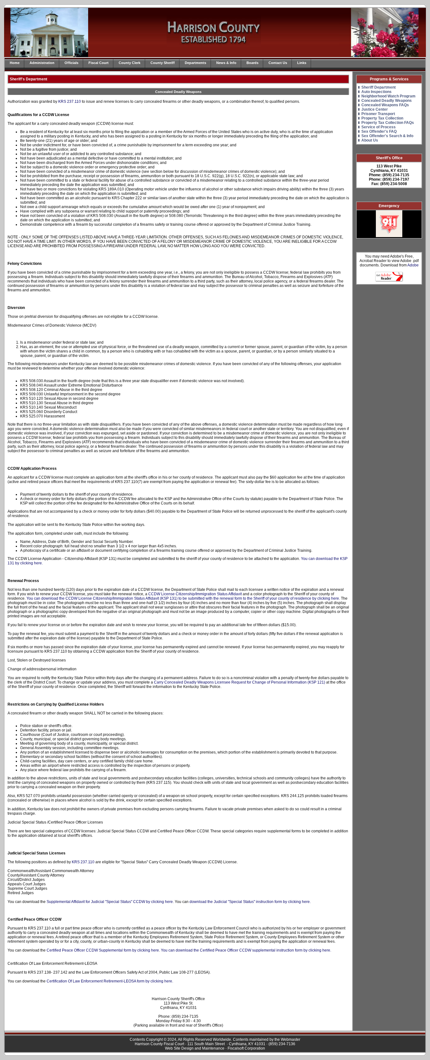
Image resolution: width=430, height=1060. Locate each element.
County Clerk (129, 63)
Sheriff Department (378, 87)
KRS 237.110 (69, 101)
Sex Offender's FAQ (379, 131)
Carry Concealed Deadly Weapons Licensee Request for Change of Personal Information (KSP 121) (239, 682)
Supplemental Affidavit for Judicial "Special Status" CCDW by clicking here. (110, 902)
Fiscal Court (98, 63)
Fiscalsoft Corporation (246, 1048)
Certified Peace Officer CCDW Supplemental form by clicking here (103, 950)
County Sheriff (162, 63)
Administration (42, 63)
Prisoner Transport (378, 114)
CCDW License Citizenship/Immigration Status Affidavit (195, 594)
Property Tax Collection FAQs (387, 122)
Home (15, 63)
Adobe (413, 265)
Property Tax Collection (382, 118)
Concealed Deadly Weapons (386, 100)
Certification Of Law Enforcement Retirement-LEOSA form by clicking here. (110, 981)
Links (301, 63)
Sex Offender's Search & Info (387, 136)
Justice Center (374, 109)
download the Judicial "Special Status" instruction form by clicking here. (250, 902)
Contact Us (278, 63)
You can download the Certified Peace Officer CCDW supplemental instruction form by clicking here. (246, 950)
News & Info (226, 63)
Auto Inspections (376, 92)
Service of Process (378, 127)
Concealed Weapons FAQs (385, 105)
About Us (369, 140)
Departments (195, 63)
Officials (71, 63)
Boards (252, 63)
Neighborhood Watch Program (388, 96)
